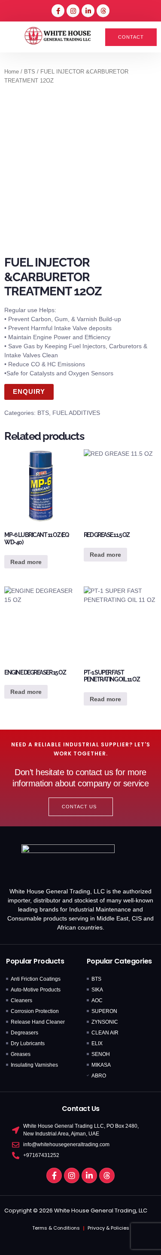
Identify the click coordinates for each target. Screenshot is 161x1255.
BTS (29, 71)
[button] (12, 37)
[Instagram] (73, 10)
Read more (26, 561)
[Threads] (103, 10)
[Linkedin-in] (88, 10)
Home (11, 71)
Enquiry (29, 391)
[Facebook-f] (58, 10)
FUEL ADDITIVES (76, 412)
